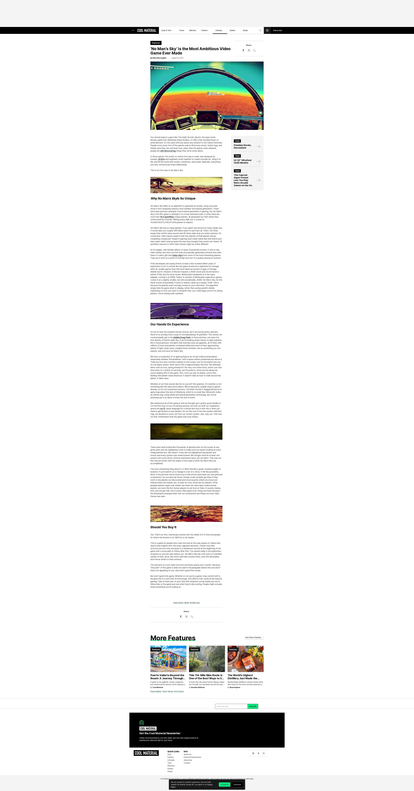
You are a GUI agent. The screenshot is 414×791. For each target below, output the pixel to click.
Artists (161, 159)
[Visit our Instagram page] (267, 30)
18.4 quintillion (167, 217)
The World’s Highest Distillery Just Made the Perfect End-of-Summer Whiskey (243, 680)
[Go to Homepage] (146, 30)
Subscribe (277, 30)
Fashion (204, 30)
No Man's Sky (195, 603)
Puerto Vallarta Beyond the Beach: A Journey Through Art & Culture (167, 678)
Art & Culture (179, 691)
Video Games (178, 603)
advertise (188, 760)
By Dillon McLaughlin (158, 58)
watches (171, 766)
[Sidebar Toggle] (133, 30)
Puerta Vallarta (155, 691)
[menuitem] (168, 30)
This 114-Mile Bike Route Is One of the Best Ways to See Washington (207, 678)
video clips (177, 255)
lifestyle (171, 760)
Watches (192, 30)
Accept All (224, 784)
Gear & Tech (166, 30)
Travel (181, 30)
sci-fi (162, 408)
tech (169, 763)
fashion (170, 757)
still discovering (168, 151)
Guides (232, 30)
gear (169, 754)
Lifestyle (218, 30)
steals (245, 30)
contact (187, 763)
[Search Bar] (260, 30)
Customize (237, 784)
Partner (170, 691)
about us (187, 754)
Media (186, 603)
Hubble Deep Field (182, 337)
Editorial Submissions (192, 757)
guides (170, 769)
